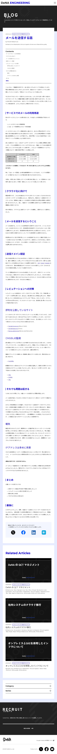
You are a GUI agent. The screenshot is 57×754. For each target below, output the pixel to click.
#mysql (34, 590)
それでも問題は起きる (11, 71)
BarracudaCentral (13, 331)
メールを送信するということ (12, 58)
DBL (9, 375)
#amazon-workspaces (33, 630)
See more (28, 728)
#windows (24, 630)
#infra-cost (34, 593)
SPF (39, 263)
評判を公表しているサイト (13, 65)
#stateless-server (45, 591)
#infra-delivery (41, 593)
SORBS (10, 377)
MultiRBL (11, 361)
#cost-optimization (18, 591)
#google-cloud (21, 590)
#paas (10, 631)
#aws (15, 590)
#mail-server (33, 44)
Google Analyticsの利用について (44, 740)
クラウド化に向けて (10, 56)
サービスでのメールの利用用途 (13, 53)
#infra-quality (43, 44)
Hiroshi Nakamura (12, 41)
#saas (14, 631)
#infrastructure (9, 44)
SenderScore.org (13, 326)
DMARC (47, 263)
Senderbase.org (13, 328)
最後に (7, 80)
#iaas (38, 44)
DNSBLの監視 (10, 68)
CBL (9, 379)
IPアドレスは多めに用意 (13, 75)
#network (8, 670)
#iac (7, 593)
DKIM (42, 263)
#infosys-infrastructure (22, 631)
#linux (30, 590)
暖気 (8, 73)
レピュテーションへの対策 (12, 63)
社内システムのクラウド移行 (18, 627)
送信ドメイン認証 (10, 61)
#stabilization (17, 44)
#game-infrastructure (17, 593)
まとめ (7, 78)
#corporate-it (17, 630)
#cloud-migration (25, 44)
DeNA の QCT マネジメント (18, 587)
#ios (27, 590)
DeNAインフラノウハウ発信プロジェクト (21, 34)
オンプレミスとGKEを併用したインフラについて (27, 666)
